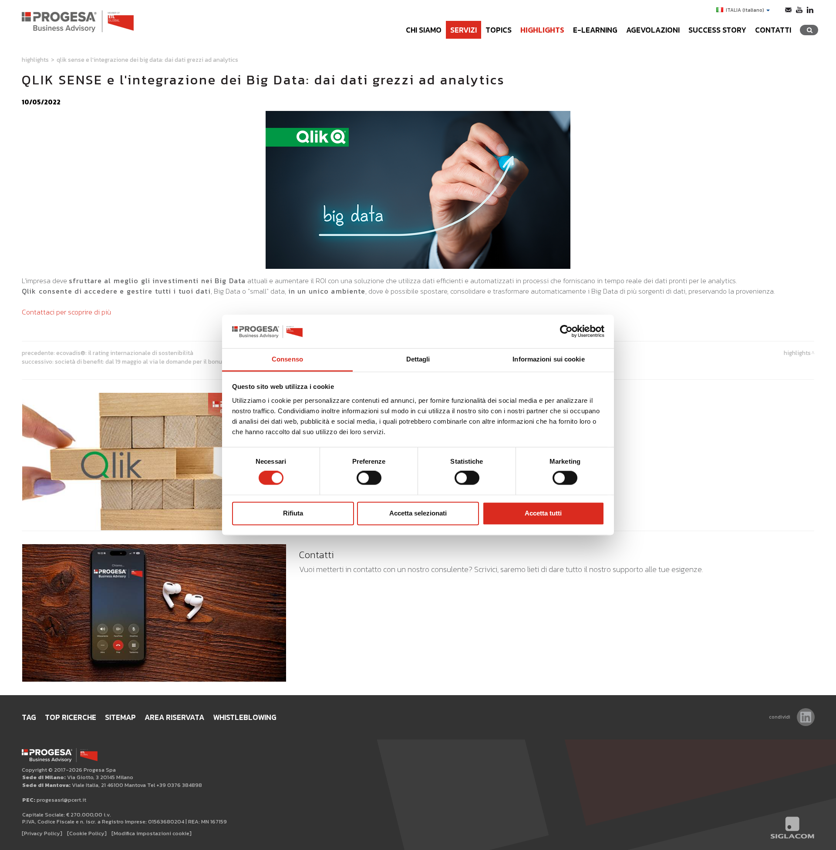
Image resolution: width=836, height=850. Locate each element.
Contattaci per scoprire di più (66, 312)
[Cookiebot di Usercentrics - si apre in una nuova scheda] (566, 331)
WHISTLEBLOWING (244, 717)
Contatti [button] (773, 30)
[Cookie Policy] (87, 833)
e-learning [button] (595, 30)
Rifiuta (293, 513)
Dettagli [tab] (418, 359)
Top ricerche (70, 717)
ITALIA (745, 10)
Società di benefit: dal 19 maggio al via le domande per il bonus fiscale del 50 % (162, 361)
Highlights (542, 30)
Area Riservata (174, 717)
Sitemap (120, 717)
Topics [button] (498, 30)
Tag (29, 717)
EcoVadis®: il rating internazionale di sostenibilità (124, 352)
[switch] (369, 478)
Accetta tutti (543, 513)
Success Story (717, 30)
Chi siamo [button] (424, 30)
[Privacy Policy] (42, 833)
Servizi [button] (463, 30)
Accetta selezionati (418, 513)
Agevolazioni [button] (653, 30)
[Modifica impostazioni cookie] (151, 833)
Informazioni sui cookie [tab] (548, 359)
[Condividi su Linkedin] (806, 717)
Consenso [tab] (287, 359)
